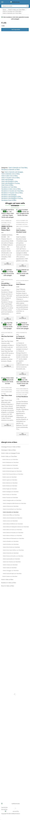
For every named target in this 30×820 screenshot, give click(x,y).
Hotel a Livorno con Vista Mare (10, 521)
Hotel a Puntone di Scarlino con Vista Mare (13, 556)
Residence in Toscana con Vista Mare (12, 191)
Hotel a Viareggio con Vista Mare (11, 570)
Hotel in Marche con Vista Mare (9, 483)
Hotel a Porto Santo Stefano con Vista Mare (13, 550)
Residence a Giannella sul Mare (10, 169)
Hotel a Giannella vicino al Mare (10, 174)
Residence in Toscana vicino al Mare (12, 193)
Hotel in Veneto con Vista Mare (9, 576)
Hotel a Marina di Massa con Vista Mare (12, 535)
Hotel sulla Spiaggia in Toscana (10, 183)
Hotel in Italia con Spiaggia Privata (10, 453)
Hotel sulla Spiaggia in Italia (9, 181)
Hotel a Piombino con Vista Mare (11, 544)
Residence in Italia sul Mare (8, 582)
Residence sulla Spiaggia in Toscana (12, 198)
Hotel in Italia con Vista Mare (16, 9)
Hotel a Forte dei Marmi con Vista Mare (12, 509)
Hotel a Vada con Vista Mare (9, 567)
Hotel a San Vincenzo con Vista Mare (12, 561)
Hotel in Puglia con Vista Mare (9, 488)
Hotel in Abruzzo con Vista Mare (10, 459)
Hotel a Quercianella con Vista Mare (11, 559)
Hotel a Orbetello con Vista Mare (10, 541)
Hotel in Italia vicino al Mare (9, 176)
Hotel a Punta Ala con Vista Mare (10, 553)
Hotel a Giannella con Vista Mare (12, 13)
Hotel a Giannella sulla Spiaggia (14, 172)
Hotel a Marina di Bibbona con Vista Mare (13, 523)
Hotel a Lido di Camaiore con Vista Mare (12, 518)
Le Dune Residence (22, 396)
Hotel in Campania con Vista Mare (10, 468)
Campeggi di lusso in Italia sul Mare (10, 447)
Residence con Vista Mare (9, 187)
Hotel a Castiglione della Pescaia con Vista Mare (14, 503)
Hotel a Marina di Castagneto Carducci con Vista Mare (16, 526)
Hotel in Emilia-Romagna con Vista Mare (12, 471)
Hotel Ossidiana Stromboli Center (21, 231)
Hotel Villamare (20, 284)
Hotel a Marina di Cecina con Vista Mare (12, 529)
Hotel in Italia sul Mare (7, 579)
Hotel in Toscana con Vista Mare (12, 11)
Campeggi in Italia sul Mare (8, 450)
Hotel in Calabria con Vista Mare (10, 465)
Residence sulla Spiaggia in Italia (11, 196)
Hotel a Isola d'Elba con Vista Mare (11, 515)
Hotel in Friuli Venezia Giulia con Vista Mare (12, 474)
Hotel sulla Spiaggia (7, 179)
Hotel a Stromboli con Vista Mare (22, 224)
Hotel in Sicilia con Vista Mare (9, 494)
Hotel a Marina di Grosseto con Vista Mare (13, 532)
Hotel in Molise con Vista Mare (9, 485)
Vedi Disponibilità (15, 29)
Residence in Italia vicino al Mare (11, 189)
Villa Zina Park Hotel (7, 336)
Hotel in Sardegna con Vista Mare (10, 491)
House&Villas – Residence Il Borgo (6, 284)
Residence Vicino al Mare (8, 200)
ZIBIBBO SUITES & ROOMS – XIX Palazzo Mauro (6, 228)
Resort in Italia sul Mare (7, 586)
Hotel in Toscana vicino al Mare (10, 177)
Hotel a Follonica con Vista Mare (10, 506)
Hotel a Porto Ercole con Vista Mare (11, 547)
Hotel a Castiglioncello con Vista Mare (12, 500)
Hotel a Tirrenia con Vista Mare (10, 564)
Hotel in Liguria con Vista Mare (9, 480)
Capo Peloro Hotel (6, 395)
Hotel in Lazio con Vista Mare (9, 477)
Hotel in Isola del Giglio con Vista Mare (12, 573)
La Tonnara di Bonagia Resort (20, 337)
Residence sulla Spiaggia (8, 194)
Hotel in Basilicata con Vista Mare (10, 462)
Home (4, 9)
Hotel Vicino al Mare (7, 185)
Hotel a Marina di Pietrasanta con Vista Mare (13, 538)
